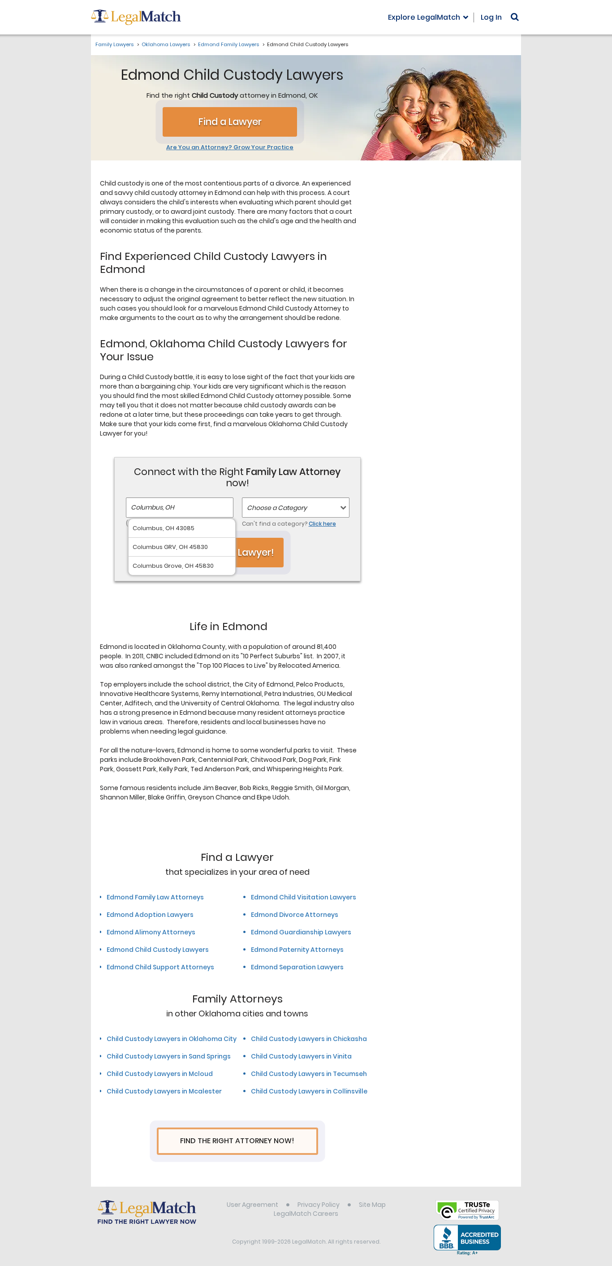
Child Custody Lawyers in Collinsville (309, 1091)
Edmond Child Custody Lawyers (158, 949)
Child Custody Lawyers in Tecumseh (309, 1073)
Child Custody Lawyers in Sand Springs (169, 1056)
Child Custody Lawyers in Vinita (301, 1056)
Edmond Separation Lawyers (297, 967)
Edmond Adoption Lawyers (150, 914)
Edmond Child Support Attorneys (160, 967)
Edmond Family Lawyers (228, 44)
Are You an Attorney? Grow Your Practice (229, 147)
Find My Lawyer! (237, 552)
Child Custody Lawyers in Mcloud (160, 1073)
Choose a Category (277, 507)
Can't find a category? (289, 523)
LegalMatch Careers (306, 1213)
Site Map (372, 1204)
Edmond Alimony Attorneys (151, 932)
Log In (491, 17)
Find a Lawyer (230, 121)
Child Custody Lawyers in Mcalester (164, 1091)
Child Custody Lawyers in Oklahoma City (172, 1038)
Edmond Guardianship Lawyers (301, 932)
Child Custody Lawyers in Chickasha (309, 1038)
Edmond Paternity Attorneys (297, 949)
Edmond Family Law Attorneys (155, 897)
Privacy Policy (318, 1204)
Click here (322, 523)
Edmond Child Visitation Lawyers (303, 897)
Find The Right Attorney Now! (237, 1141)
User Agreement (252, 1204)
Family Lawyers (114, 44)
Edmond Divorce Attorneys (294, 914)
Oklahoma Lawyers (166, 44)
